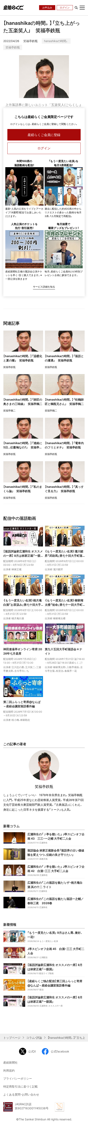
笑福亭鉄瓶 (13, 47)
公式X (32, 1051)
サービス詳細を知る (44, 286)
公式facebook (60, 1051)
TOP (82, 1122)
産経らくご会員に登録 (44, 135)
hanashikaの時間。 (56, 41)
